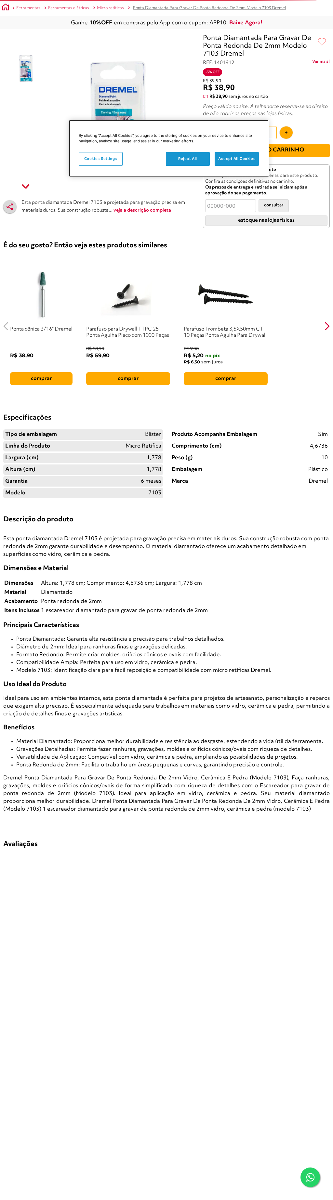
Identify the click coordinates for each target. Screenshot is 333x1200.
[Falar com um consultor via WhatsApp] (310, 1177)
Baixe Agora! (245, 23)
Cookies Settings (100, 158)
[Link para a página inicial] (5, 8)
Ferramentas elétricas (68, 8)
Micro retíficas (110, 8)
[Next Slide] (327, 326)
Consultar (273, 205)
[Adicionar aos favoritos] (322, 42)
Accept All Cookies (236, 158)
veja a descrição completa (142, 210)
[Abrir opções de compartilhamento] (9, 206)
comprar (41, 378)
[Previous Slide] (6, 326)
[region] (169, 148)
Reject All (187, 158)
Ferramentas (28, 8)
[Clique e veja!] (321, 62)
